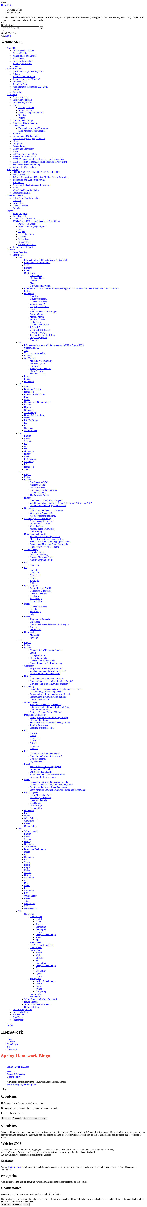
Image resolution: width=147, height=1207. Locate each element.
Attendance (18, 208)
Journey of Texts (25, 110)
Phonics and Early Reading (25, 123)
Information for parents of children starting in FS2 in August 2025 (54, 345)
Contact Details (20, 53)
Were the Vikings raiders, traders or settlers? (49, 684)
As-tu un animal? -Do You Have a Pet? (47, 774)
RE (25, 423)
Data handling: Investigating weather (46, 691)
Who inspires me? (38, 759)
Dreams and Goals (38, 593)
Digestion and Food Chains (42, 660)
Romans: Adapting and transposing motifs (49, 782)
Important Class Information (37, 262)
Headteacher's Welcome (23, 50)
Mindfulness (24, 239)
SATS (27, 469)
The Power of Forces (39, 495)
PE (25, 425)
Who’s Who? (19, 58)
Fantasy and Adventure (40, 368)
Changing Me (36, 601)
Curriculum (12, 94)
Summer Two (36, 996)
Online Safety (36, 531)
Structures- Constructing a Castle (45, 536)
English (16, 105)
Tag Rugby (35, 580)
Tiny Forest (18, 1017)
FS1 (20, 257)
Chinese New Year (38, 301)
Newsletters (18, 203)
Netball (33, 735)
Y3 (19, 472)
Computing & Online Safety (37, 402)
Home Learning (20, 252)
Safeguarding (13, 169)
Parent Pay (17, 92)
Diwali (33, 309)
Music (15, 151)
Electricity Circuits (38, 658)
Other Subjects (30, 818)
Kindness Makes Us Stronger (43, 311)
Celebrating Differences (40, 591)
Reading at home (26, 107)
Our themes (29, 273)
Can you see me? (37, 492)
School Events (30, 430)
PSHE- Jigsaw (30, 585)
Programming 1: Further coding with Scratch (50, 694)
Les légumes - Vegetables (41, 769)
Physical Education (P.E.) (24, 156)
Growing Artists (37, 552)
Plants (32, 283)
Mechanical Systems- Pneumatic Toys (47, 539)
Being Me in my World (40, 588)
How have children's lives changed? (46, 500)
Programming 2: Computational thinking (48, 697)
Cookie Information (16, 1074)
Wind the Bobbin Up (39, 324)
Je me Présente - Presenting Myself (45, 766)
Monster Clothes (37, 319)
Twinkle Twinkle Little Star (42, 335)
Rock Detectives (37, 487)
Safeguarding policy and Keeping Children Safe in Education (40, 177)
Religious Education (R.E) (25, 154)
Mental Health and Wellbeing (26, 190)
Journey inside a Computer (42, 529)
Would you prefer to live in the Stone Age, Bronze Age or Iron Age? (61, 503)
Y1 (19, 384)
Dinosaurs (34, 280)
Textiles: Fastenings (39, 725)
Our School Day (20, 81)
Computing (29, 461)
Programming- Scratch (40, 523)
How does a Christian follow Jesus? (46, 756)
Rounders (34, 746)
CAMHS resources (27, 244)
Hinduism (34, 565)
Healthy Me (35, 596)
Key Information (14, 68)
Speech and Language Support (32, 226)
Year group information (34, 353)
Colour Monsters (37, 314)
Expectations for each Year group (33, 128)
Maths (21, 229)
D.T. (26, 883)
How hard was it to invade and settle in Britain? (51, 681)
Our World (35, 366)
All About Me (36, 275)
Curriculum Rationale (22, 100)
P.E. (26, 854)
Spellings (34, 637)
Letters (27, 291)
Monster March (37, 317)
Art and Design (20, 146)
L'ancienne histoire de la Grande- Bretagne (49, 624)
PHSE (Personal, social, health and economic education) (38, 159)
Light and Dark (37, 278)
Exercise (22, 236)
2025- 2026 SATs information (37, 1004)
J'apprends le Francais (40, 619)
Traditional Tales (37, 373)
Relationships (36, 598)
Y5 (19, 828)
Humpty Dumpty (37, 332)
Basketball (34, 572)
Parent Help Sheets (27, 224)
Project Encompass (21, 174)
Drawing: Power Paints (40, 709)
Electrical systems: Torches (42, 728)
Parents (10, 211)
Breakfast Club (19, 216)
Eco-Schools (18, 1014)
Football (33, 570)
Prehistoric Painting (39, 554)
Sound (33, 653)
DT (25, 448)
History (16, 141)
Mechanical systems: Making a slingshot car (50, 722)
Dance (33, 578)
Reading (22, 115)
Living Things (36, 371)
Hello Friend (35, 322)
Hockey (33, 733)
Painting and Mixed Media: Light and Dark (49, 707)
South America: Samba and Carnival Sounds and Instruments (57, 790)
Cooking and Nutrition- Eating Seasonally (49, 544)
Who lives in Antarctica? (41, 513)
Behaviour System (32, 389)
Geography (18, 143)
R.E (26, 562)
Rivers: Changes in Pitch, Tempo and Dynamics (51, 784)
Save (26, 1204)
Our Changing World (39, 482)
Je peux (33, 627)
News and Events (15, 195)
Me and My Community (41, 361)
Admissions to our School (24, 56)
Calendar (17, 200)
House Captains (31, 1002)
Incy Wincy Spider (38, 337)
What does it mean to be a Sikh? (44, 753)
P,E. (37, 939)
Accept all (17, 1118)
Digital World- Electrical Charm (44, 547)
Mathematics (18, 125)
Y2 (19, 433)
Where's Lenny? (37, 304)
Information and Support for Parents (29, 180)
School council (31, 831)
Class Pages (18, 255)
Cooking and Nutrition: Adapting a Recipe (49, 717)
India (32, 614)
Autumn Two (36, 947)
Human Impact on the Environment (46, 663)
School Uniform (20, 84)
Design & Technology (34, 415)
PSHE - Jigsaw (31, 420)
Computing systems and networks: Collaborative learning (56, 689)
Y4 (19, 640)
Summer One (36, 994)
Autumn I (34, 340)
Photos (27, 270)
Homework (29, 293)
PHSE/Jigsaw (30, 459)
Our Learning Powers (22, 102)
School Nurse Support (23, 247)
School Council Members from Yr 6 (40, 999)
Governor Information (23, 61)
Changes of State (37, 655)
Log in (8, 36)
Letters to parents (20, 205)
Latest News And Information (26, 198)
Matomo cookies (15, 1167)
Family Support (20, 213)
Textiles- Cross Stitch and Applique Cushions (50, 541)
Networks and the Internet (41, 521)
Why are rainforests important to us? (46, 668)
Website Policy (13, 1077)
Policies (16, 74)
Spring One (35, 950)
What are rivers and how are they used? (48, 671)
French (27, 616)
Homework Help (31, 1007)
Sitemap (10, 1071)
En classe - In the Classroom (43, 777)
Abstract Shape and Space (42, 557)
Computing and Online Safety (26, 136)
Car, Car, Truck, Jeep (39, 306)
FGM (15, 187)
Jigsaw (27, 862)
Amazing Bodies (37, 485)
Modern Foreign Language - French (29, 138)
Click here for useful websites (31, 131)
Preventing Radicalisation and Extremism (31, 185)
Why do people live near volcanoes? (46, 510)
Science (16, 133)
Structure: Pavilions (39, 720)
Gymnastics (35, 575)
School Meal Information (24, 218)
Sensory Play (24, 242)
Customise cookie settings (35, 1118)
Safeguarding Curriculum (24, 167)
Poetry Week (35, 942)
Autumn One (36, 916)
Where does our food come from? (45, 673)
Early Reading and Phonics (30, 112)
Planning (28, 267)
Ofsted (16, 89)
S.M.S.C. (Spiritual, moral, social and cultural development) (40, 162)
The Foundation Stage (23, 120)
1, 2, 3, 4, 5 (35, 327)
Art (25, 446)
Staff (26, 265)
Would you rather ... (39, 299)
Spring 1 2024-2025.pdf (18, 1067)
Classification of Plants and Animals (46, 650)
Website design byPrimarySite (21, 1084)
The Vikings (35, 611)
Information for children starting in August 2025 (45, 260)
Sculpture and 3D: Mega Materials (45, 704)
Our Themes (29, 358)
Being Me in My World (40, 795)
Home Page (6, 5)
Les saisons (35, 622)
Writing (21, 118)
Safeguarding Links (21, 193)
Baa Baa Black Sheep (40, 330)
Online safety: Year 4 (39, 699)
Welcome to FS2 (31, 348)
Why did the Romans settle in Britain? (47, 678)
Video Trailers (36, 526)
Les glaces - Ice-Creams (41, 771)
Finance (16, 66)
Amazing (34, 296)
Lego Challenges (26, 234)
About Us (11, 48)
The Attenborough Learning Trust (28, 71)
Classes (27, 386)
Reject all (6, 1118)
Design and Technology (23, 149)
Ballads (33, 609)
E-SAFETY (18, 182)
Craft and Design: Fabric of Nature (45, 712)
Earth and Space (37, 363)
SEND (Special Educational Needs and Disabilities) (36, 221)
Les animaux (35, 629)
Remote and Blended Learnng (26, 164)
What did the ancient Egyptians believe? (48, 505)
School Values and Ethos (24, 76)
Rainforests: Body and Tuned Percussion (48, 787)
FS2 (20, 342)
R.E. (26, 859)
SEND (27, 906)
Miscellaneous (30, 908)
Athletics (34, 583)
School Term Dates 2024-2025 (26, 79)
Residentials (18, 1020)
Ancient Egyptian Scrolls (41, 560)
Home (9, 1039)
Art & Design (30, 412)
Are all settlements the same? (43, 516)
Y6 (19, 911)
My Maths (34, 635)
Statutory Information (22, 63)
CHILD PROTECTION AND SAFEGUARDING (36, 172)
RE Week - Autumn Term (41, 945)
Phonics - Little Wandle (34, 394)
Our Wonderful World (40, 286)
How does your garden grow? (43, 490)
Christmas (28, 428)
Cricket (33, 743)
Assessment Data (20, 97)
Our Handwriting (20, 1012)
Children (11, 249)
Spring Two (35, 978)
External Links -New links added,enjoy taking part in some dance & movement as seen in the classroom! (71, 288)
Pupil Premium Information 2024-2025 (30, 87)
